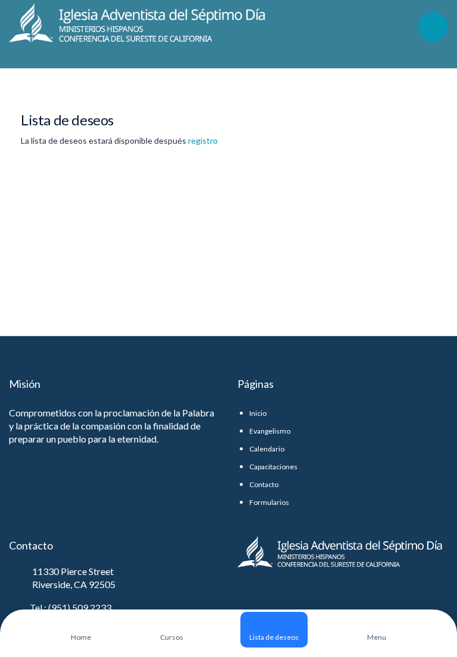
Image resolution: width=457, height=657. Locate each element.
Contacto (263, 484)
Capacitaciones (273, 466)
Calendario (266, 448)
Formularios (269, 502)
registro (203, 140)
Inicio (258, 413)
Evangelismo (269, 431)
